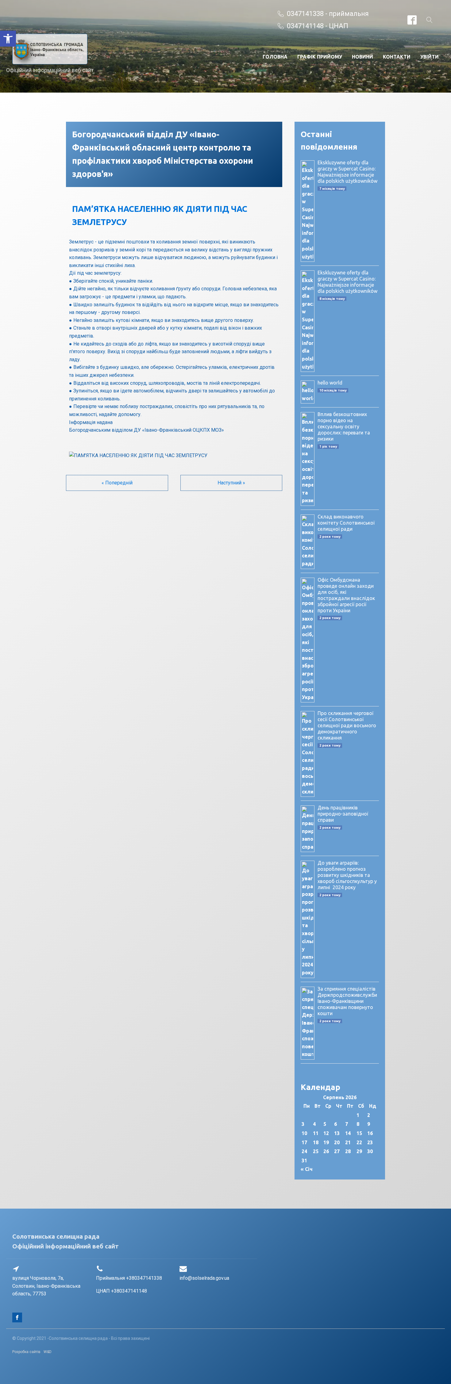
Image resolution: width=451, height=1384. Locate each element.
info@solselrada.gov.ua (204, 1278)
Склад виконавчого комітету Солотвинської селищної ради (346, 523)
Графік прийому (319, 56)
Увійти (429, 56)
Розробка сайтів (26, 1352)
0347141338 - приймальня (328, 13)
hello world (330, 382)
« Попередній (117, 483)
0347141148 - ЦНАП (317, 26)
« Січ (307, 1169)
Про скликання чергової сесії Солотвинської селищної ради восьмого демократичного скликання (347, 725)
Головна (275, 56)
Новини (362, 56)
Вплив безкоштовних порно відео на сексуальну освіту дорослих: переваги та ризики (344, 426)
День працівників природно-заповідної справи (343, 814)
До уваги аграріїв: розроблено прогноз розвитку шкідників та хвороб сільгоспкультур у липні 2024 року (347, 875)
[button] (8, 39)
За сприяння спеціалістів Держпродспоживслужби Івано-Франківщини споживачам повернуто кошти (347, 1001)
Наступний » (231, 483)
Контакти (397, 56)
